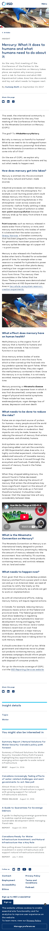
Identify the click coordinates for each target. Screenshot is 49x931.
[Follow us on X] (30, 869)
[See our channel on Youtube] (24, 869)
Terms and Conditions (31, 881)
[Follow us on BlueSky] (13, 869)
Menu (44, 3)
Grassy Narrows (10, 235)
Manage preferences (24, 926)
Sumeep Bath (12, 87)
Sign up (7, 902)
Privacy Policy (33, 876)
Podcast (30, 887)
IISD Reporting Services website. (27, 669)
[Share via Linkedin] (8, 101)
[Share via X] (13, 101)
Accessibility (9, 884)
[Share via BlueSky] (3, 101)
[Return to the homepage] (8, 4)
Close (45, 904)
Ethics (5, 889)
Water (5, 719)
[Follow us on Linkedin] (18, 869)
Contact (6, 876)
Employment (8, 880)
